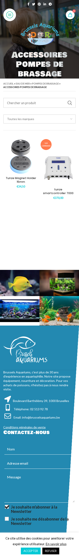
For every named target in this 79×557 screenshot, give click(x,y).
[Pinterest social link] (39, 4)
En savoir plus (56, 544)
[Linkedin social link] (44, 4)
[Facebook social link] (28, 4)
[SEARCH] (69, 103)
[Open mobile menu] (9, 14)
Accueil (8, 83)
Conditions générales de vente (24, 427)
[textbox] (20, 119)
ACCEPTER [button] (30, 551)
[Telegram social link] (50, 4)
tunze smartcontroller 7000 (58, 191)
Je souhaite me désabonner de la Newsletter (40, 521)
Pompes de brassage (45, 83)
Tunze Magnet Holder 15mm (21, 180)
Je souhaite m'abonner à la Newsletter (34, 509)
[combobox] (39, 119)
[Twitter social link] (33, 4)
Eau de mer (23, 83)
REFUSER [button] (51, 551)
